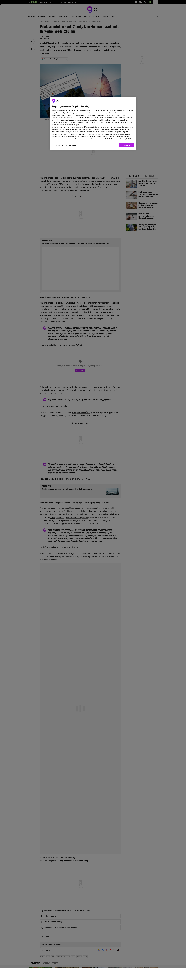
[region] (93, 123)
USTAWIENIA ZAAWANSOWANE (66, 145)
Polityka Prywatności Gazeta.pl (116, 139)
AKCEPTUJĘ (127, 145)
